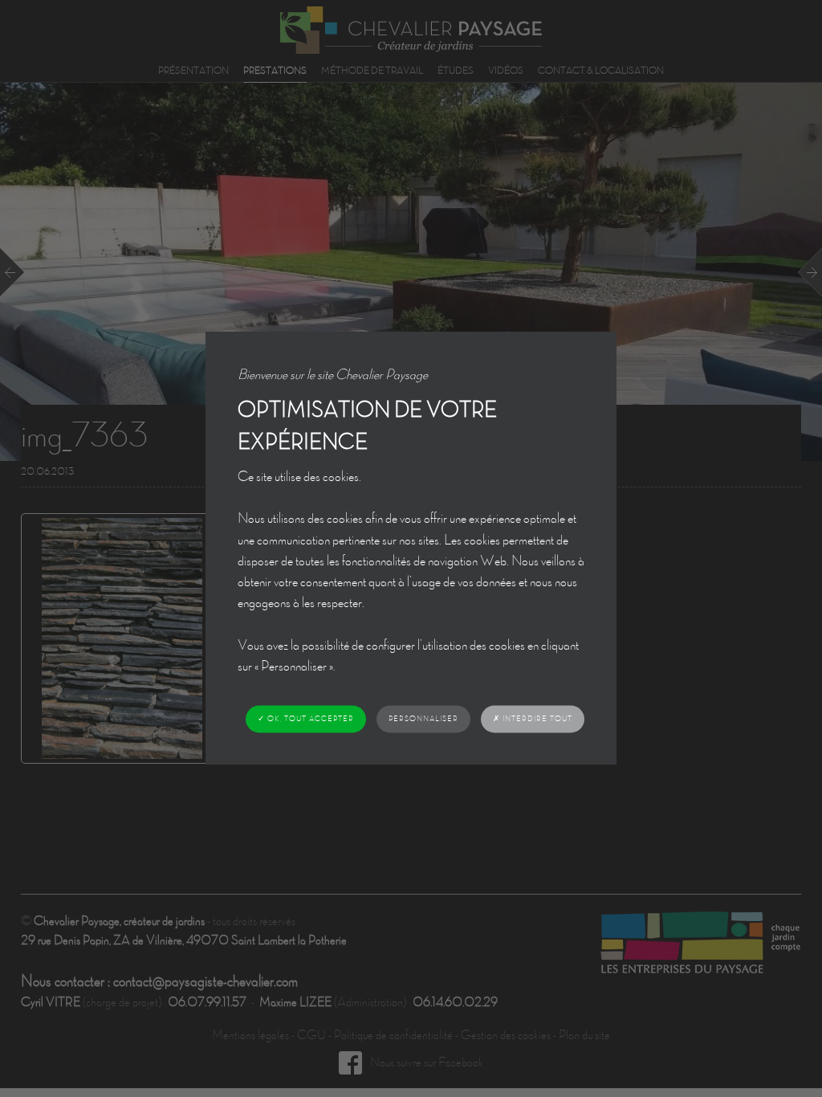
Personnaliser (423, 719)
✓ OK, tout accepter (306, 719)
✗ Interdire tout (532, 718)
